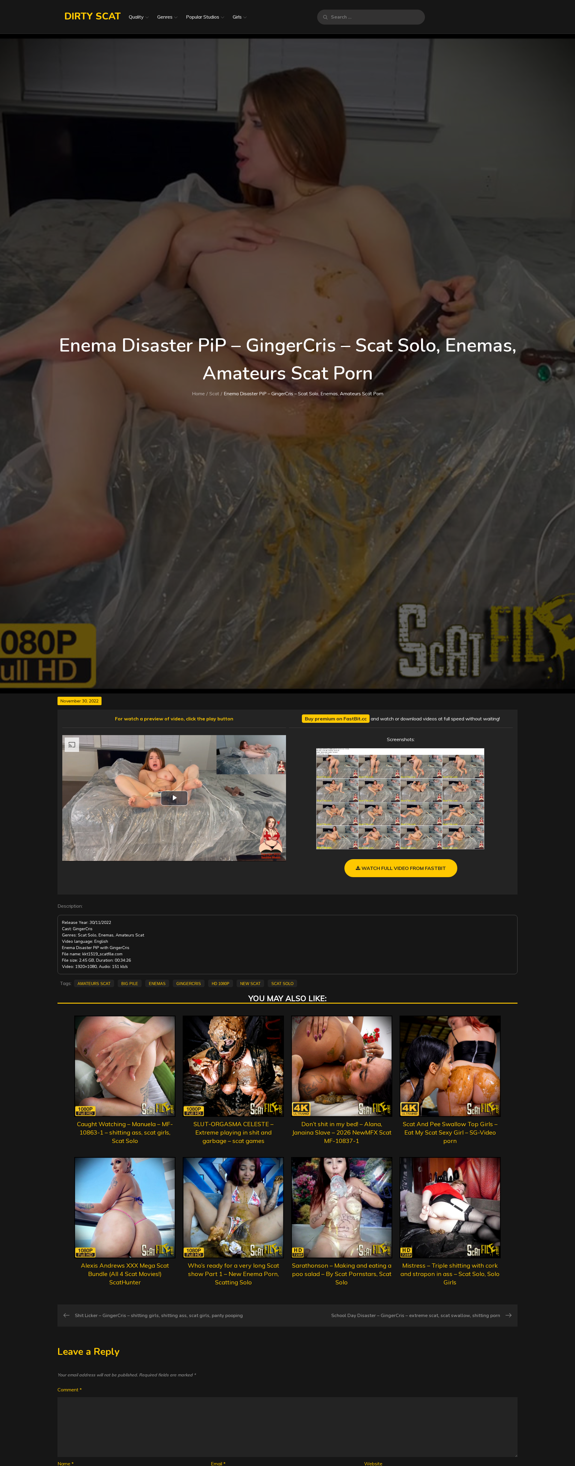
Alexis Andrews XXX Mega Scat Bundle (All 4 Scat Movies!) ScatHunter (125, 1274)
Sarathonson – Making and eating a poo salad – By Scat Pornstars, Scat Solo (341, 1274)
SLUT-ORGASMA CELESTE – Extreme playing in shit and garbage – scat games (233, 1132)
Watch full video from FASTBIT (403, 868)
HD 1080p (220, 983)
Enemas (157, 983)
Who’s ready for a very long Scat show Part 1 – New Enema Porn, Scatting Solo (233, 1274)
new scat (250, 983)
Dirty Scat (92, 16)
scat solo (282, 983)
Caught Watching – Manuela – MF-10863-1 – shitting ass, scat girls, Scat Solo (125, 1132)
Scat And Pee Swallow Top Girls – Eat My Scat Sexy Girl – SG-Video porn (450, 1132)
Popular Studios (202, 17)
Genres (164, 17)
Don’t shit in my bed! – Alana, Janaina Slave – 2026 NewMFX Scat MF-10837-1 (341, 1132)
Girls (237, 17)
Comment (70, 1390)
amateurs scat (94, 983)
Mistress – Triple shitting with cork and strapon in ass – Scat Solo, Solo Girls (450, 1274)
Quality (136, 17)
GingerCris (188, 983)
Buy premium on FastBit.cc (336, 719)
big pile (129, 983)
